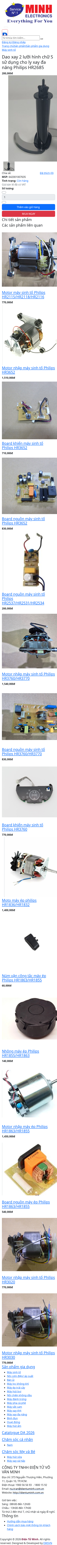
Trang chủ (8, 46)
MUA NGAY (28, 214)
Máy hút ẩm (14, 1426)
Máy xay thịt (14, 1410)
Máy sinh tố (9, 50)
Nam (10, 1445)
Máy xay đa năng (17, 1414)
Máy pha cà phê (16, 1403)
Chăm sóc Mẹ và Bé (18, 1451)
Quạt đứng (13, 1422)
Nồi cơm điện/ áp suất (20, 1376)
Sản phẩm (20, 46)
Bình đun (12, 1418)
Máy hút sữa (14, 1457)
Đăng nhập (19, 42)
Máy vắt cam (14, 1407)
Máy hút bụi (14, 1391)
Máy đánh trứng (16, 1399)
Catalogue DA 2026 (18, 1432)
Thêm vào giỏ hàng (28, 207)
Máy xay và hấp (16, 1461)
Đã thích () (47, 173)
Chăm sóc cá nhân (17, 1439)
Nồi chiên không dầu (19, 1395)
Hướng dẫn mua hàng (20, 1521)
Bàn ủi (10, 1380)
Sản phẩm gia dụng (37, 46)
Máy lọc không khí (18, 1384)
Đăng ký (7, 42)
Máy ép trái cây (16, 1387)
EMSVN (47, 1543)
